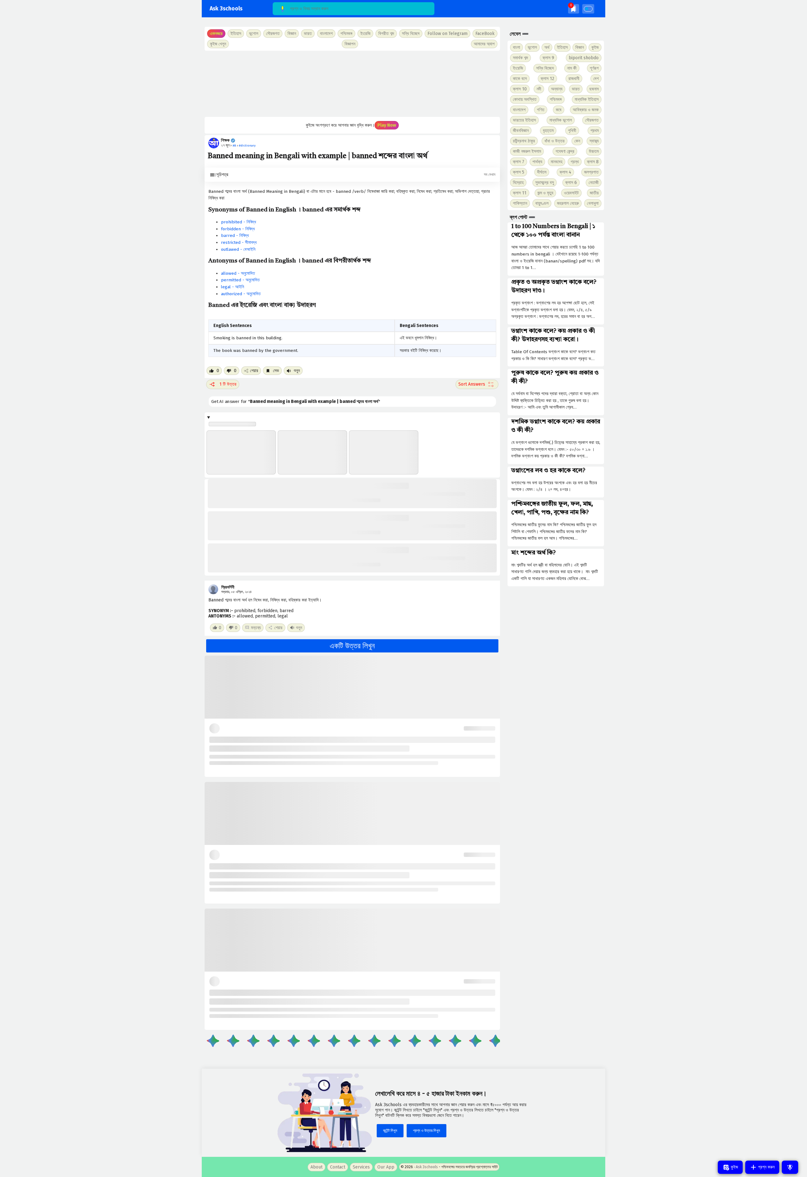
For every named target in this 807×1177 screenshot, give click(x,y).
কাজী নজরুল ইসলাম (527, 151)
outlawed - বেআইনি (238, 249)
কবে (558, 109)
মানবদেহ (556, 161)
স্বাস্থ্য (594, 141)
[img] (574, 9)
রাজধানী (573, 78)
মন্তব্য (256, 627)
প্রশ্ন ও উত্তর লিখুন (426, 1130)
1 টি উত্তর (227, 384)
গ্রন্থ (575, 161)
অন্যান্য (556, 89)
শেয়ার (254, 370)
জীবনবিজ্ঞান (521, 130)
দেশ (596, 78)
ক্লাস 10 (520, 89)
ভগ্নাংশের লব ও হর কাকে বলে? (548, 471)
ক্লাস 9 (548, 57)
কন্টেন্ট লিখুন (390, 1130)
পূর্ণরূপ (594, 68)
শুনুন (296, 370)
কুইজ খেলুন (218, 44)
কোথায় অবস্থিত (525, 99)
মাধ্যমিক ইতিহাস (587, 99)
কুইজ (595, 47)
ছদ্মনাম (594, 89)
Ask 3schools (226, 8)
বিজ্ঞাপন (350, 44)
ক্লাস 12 (547, 78)
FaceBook (485, 33)
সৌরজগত (592, 120)
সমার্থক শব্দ (520, 57)
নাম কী (572, 68)
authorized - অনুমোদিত (241, 293)
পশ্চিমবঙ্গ (346, 33)
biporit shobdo (584, 57)
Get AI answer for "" (296, 401)
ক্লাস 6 (571, 182)
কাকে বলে (520, 78)
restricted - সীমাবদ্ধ (239, 242)
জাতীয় (594, 193)
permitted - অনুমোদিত (240, 280)
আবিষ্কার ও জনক (586, 109)
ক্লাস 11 (519, 193)
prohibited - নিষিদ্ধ (238, 222)
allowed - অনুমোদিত (238, 273)
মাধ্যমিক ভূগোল (560, 120)
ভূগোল (532, 47)
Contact (337, 1167)
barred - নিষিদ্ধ (235, 235)
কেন (577, 141)
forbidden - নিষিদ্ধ (238, 229)
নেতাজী (594, 182)
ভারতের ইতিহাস (524, 120)
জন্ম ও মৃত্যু (545, 193)
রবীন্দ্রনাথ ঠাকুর (524, 141)
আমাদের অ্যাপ (484, 44)
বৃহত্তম (548, 130)
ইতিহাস (562, 47)
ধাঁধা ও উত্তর (554, 141)
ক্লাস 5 (518, 172)
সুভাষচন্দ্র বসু (544, 182)
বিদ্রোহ (518, 182)
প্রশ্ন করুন (766, 1167)
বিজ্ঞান (579, 47)
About (316, 1167)
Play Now (386, 125)
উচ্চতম (594, 151)
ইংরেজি (365, 33)
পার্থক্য (537, 161)
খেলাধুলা (593, 203)
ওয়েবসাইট (571, 193)
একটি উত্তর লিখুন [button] (352, 645)
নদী (539, 89)
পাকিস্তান (520, 203)
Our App (385, 1167)
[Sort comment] (477, 384)
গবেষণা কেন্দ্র (564, 151)
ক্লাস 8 (593, 161)
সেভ (275, 370)
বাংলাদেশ (519, 109)
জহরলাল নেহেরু (568, 203)
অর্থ (546, 47)
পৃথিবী (572, 130)
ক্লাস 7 (518, 161)
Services (361, 1167)
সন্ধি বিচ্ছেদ (411, 33)
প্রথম (594, 130)
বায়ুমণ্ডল (542, 203)
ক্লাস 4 (565, 172)
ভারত (576, 89)
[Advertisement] (352, 83)
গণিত (540, 109)
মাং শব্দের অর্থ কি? (533, 553)
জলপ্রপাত (591, 172)
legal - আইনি (232, 287)
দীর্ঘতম (541, 172)
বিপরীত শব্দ (386, 33)
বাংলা (516, 47)
